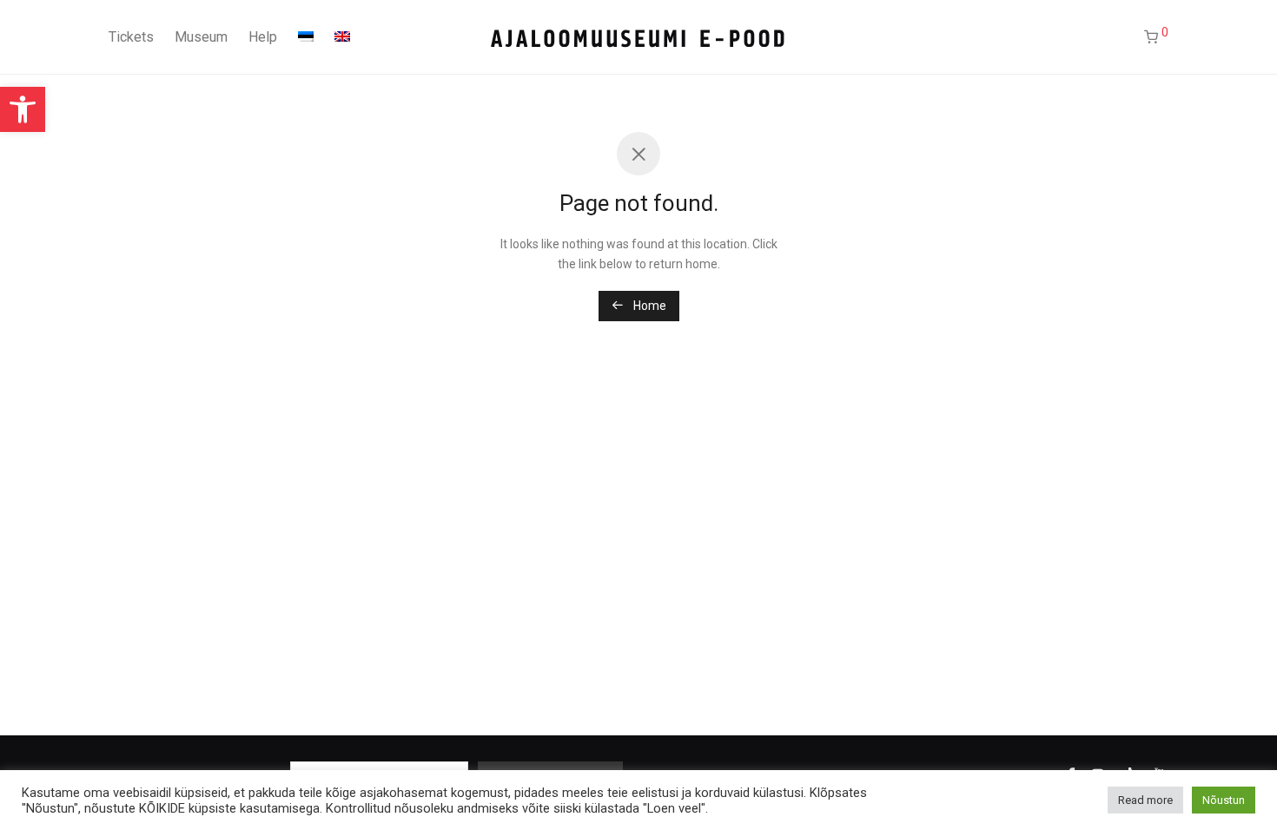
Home (648, 306)
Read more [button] (1145, 800)
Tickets (131, 37)
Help (262, 37)
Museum (201, 37)
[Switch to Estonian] (306, 37)
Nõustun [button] (1223, 800)
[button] (22, 109)
